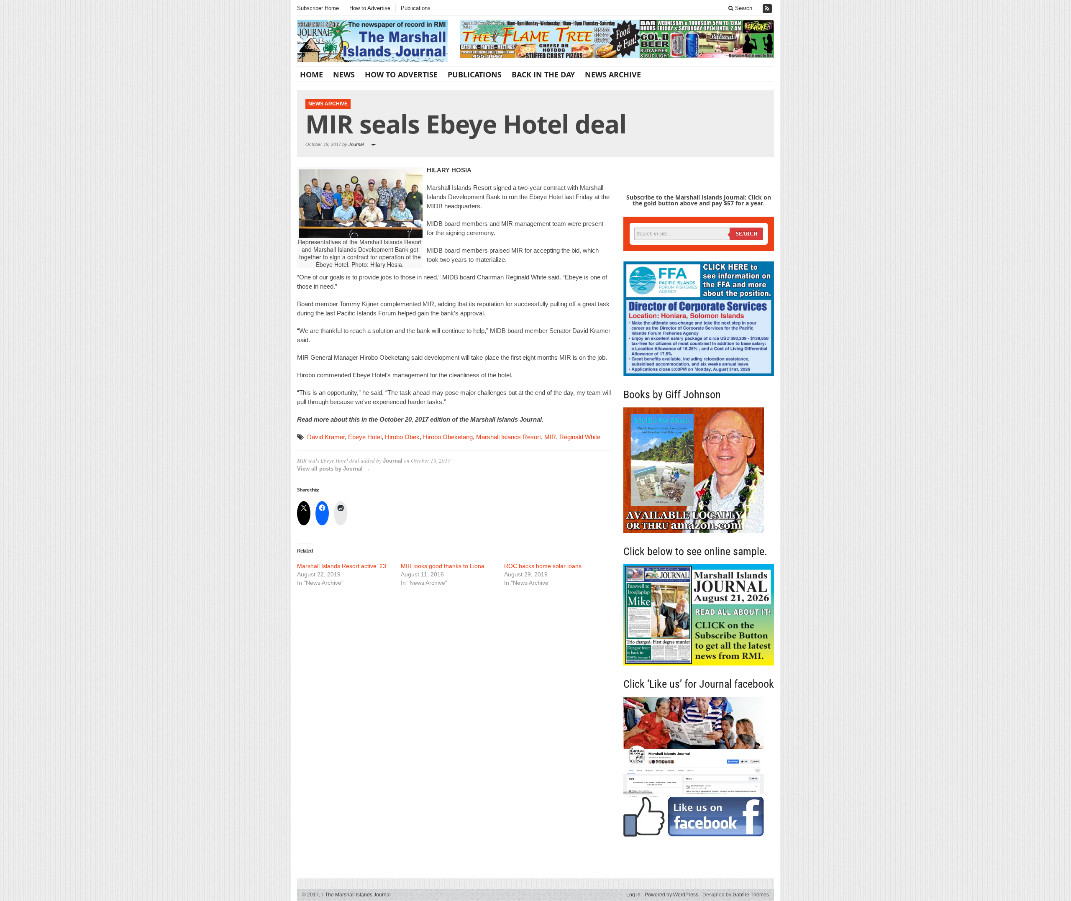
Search (742, 8)
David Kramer (326, 436)
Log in (633, 895)
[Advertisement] (454, 657)
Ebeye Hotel (365, 436)
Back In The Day (543, 74)
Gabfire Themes (751, 895)
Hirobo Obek (402, 436)
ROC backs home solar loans (543, 566)
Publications (415, 8)
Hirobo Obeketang (448, 436)
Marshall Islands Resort (508, 436)
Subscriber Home (318, 8)
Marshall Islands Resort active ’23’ (342, 566)
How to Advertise (369, 8)
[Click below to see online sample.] (698, 614)
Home (311, 74)
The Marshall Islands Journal (356, 895)
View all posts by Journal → (333, 469)
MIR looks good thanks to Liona (442, 566)
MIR (550, 436)
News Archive (613, 74)
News (344, 74)
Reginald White (579, 436)
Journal (356, 144)
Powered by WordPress (671, 895)
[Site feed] (768, 8)
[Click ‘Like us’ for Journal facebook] (698, 767)
